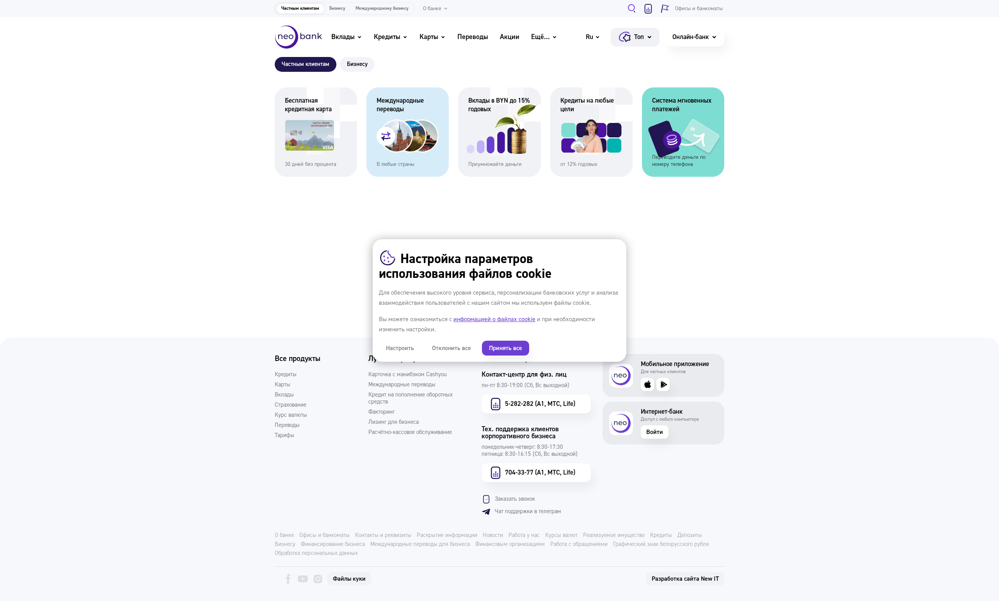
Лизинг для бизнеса (393, 422)
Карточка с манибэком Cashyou (407, 374)
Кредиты (387, 36)
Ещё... (540, 36)
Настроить (400, 348)
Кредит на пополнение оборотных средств (410, 398)
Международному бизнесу (382, 8)
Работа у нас (524, 535)
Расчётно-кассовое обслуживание (410, 432)
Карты (429, 36)
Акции (509, 36)
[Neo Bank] (298, 37)
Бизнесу (337, 8)
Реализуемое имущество (614, 535)
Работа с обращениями (579, 544)
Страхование (290, 405)
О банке (284, 535)
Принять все (505, 348)
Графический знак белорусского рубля (661, 544)
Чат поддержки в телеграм (528, 511)
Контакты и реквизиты (383, 535)
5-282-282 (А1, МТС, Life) (540, 404)
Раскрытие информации (447, 535)
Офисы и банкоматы (324, 535)
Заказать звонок (515, 499)
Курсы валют (561, 535)
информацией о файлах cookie (494, 319)
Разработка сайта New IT (685, 579)
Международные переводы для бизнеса (420, 544)
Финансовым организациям (510, 544)
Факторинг (381, 412)
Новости (493, 535)
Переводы (472, 36)
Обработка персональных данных (316, 553)
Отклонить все (451, 348)
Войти (654, 432)
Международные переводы (402, 384)
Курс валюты (291, 415)
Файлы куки (349, 579)
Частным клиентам (300, 8)
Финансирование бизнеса (333, 544)
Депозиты (689, 535)
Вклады (343, 36)
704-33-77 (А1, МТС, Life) (540, 472)
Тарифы (284, 435)
